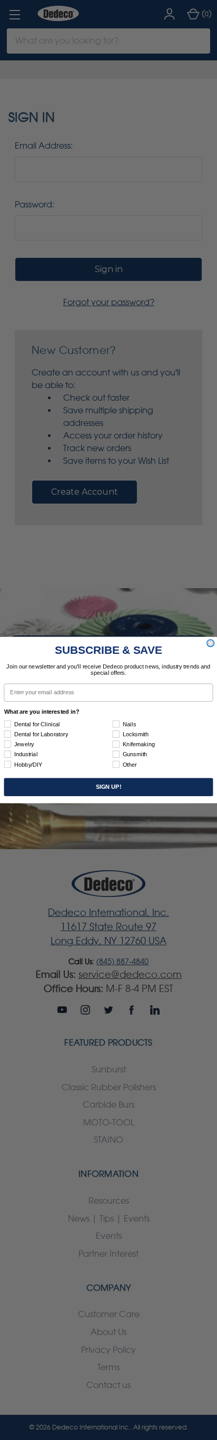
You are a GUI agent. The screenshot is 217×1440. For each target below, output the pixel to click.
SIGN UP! (109, 787)
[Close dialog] (210, 643)
